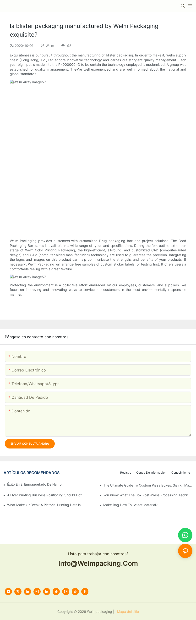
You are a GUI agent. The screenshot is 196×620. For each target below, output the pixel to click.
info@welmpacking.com (98, 563)
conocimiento (180, 472)
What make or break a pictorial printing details (44, 505)
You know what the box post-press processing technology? (147, 495)
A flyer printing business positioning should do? (44, 495)
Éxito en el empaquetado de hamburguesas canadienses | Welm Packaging (36, 484)
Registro (125, 472)
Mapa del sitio (127, 611)
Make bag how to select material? (130, 505)
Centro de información (151, 472)
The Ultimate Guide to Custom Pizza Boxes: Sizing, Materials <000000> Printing (147, 485)
